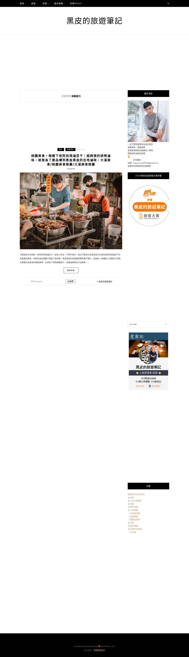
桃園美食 (70, 149)
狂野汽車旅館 (136, 529)
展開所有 (131, 494)
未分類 (133, 532)
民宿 (45, 3)
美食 (22, 3)
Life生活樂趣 (135, 500)
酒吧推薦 (134, 516)
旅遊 (33, 3)
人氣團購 (134, 510)
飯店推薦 (58, 3)
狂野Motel (76, 3)
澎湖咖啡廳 (135, 513)
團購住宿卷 (135, 519)
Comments (36, 281)
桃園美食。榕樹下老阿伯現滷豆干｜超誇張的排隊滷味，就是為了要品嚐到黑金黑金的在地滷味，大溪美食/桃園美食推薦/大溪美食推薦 (71, 160)
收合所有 (141, 494)
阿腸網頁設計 (99, 650)
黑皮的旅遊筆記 (94, 20)
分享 (69, 282)
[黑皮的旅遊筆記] (148, 141)
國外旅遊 (134, 507)
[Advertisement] (94, 62)
